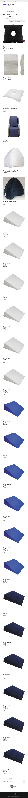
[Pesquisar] (24, 781)
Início (4, 11)
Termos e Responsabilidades (14, 796)
